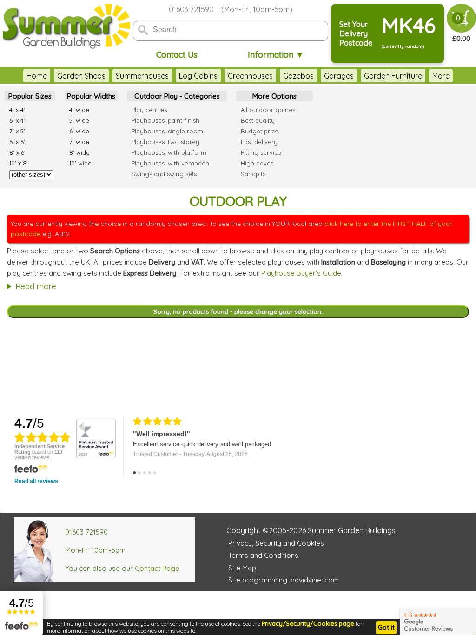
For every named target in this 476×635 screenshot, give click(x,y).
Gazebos (298, 75)
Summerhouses (142, 75)
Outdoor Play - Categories (177, 96)
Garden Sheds (81, 75)
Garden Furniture (393, 75)
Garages (339, 75)
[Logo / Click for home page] (65, 26)
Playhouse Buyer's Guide (301, 273)
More (441, 75)
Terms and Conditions (263, 555)
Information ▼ (276, 54)
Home (36, 75)
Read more (35, 286)
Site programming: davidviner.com (283, 579)
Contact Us (177, 54)
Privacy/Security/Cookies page (308, 623)
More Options (274, 96)
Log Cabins (198, 75)
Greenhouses (250, 75)
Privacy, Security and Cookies (276, 543)
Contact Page (157, 568)
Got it (386, 627)
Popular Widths (91, 96)
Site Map (242, 567)
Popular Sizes (30, 96)
